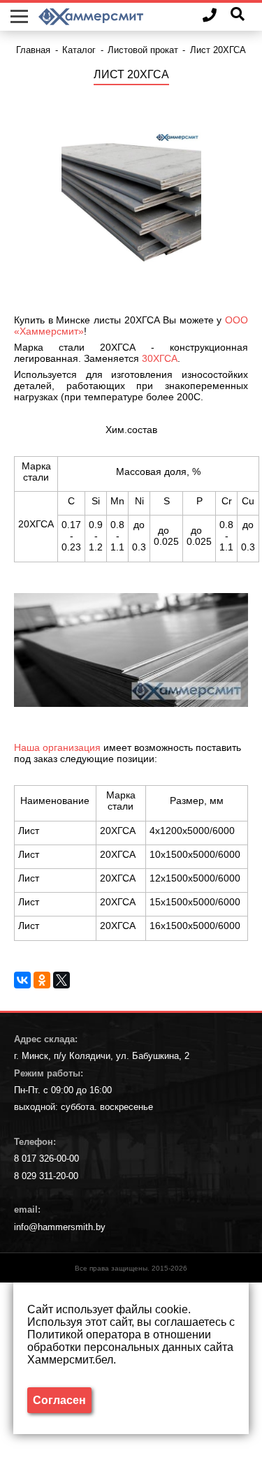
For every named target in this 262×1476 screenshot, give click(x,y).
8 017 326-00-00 (46, 1158)
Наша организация (57, 747)
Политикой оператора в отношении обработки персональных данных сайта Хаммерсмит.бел (130, 1347)
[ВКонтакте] (22, 980)
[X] (61, 980)
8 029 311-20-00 (46, 1176)
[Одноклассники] (42, 980)
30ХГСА (159, 358)
